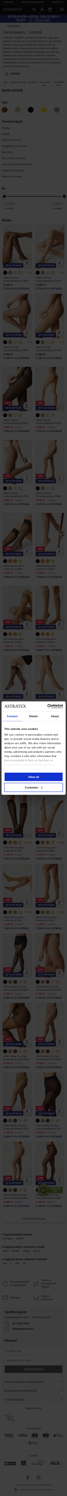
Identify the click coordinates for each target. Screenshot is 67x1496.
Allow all (33, 776)
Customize (31, 787)
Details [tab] (33, 716)
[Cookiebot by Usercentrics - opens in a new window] (48, 706)
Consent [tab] (12, 716)
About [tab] (55, 716)
